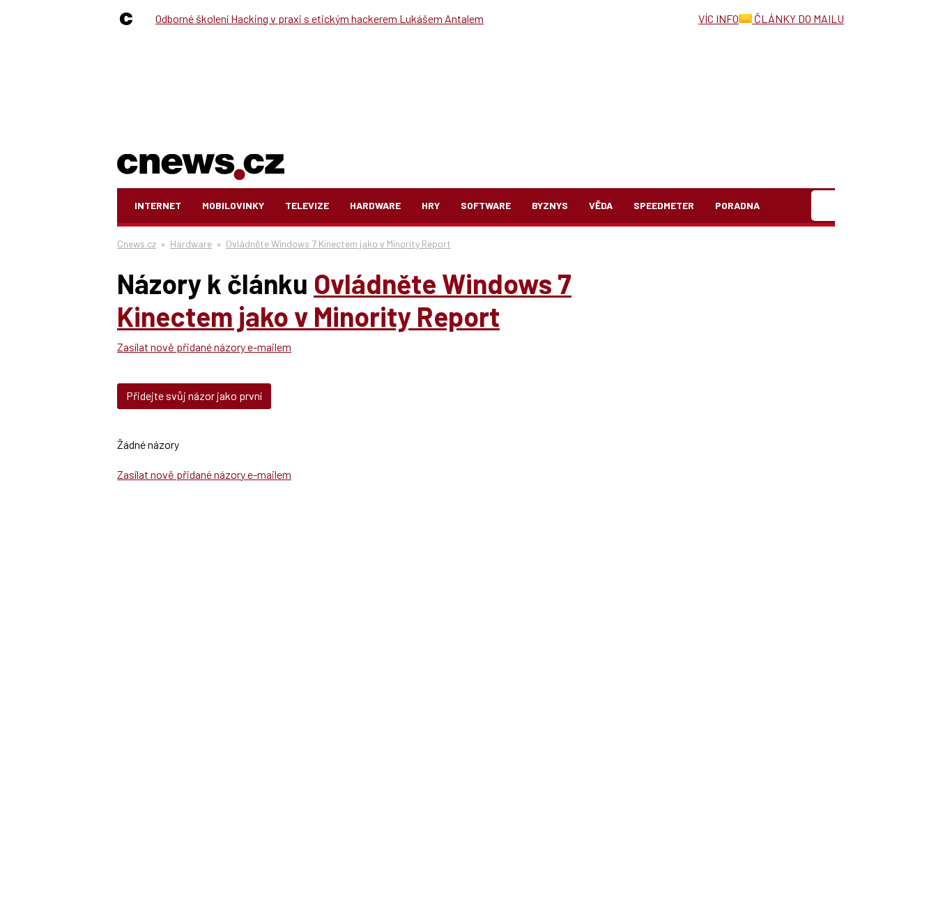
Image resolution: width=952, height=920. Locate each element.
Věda (601, 205)
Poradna (737, 205)
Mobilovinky (233, 205)
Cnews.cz (136, 244)
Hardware (375, 205)
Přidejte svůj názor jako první (194, 395)
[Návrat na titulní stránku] (200, 164)
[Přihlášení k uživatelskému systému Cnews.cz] (824, 206)
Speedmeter (664, 205)
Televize (307, 205)
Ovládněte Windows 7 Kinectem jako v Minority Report (338, 244)
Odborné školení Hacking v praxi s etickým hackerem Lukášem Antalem (319, 18)
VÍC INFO (718, 18)
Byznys (550, 205)
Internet (158, 205)
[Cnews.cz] (130, 18)
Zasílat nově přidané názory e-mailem (204, 346)
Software (486, 205)
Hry (431, 205)
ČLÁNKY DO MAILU (798, 18)
